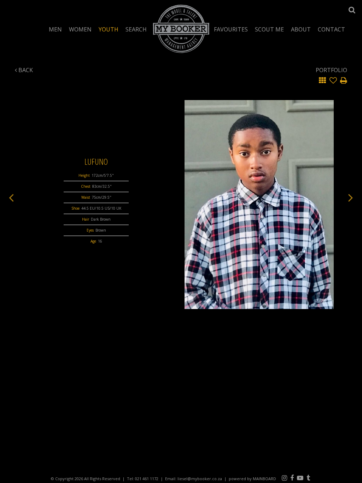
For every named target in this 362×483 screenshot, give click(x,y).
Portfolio (331, 70)
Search (136, 29)
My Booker (181, 29)
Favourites (231, 29)
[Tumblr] (308, 477)
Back (25, 70)
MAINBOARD (264, 478)
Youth (108, 29)
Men (55, 29)
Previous (11, 197)
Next (350, 197)
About (301, 29)
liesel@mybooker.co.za (199, 478)
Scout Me (269, 29)
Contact (331, 29)
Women (80, 29)
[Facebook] (292, 477)
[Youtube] (300, 477)
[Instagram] (284, 477)
